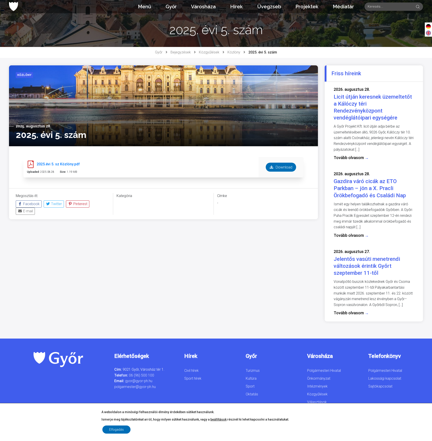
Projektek (306, 6)
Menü (144, 6)
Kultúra (251, 378)
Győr (171, 6)
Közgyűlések (209, 52)
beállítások (218, 419)
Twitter (56, 204)
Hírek (236, 6)
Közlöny (233, 52)
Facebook (31, 204)
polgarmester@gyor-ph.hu (135, 387)
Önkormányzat (318, 378)
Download (283, 167)
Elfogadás (116, 429)
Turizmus (253, 370)
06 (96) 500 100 (141, 375)
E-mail (27, 211)
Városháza (203, 6)
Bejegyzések (181, 52)
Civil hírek (191, 370)
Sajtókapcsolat (380, 386)
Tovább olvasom (351, 157)
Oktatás (252, 394)
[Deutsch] (428, 26)
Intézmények (317, 386)
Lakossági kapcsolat (384, 378)
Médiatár (343, 6)
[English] (428, 32)
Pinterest (79, 204)
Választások (317, 402)
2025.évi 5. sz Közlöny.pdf (58, 164)
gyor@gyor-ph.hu (138, 381)
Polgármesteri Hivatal (324, 370)
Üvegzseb (269, 6)
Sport (250, 386)
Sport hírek (192, 378)
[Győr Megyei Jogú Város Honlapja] (13, 6)
